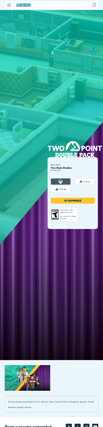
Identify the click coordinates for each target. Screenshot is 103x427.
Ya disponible (72, 200)
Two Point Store (23, 5)
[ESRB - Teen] (55, 214)
